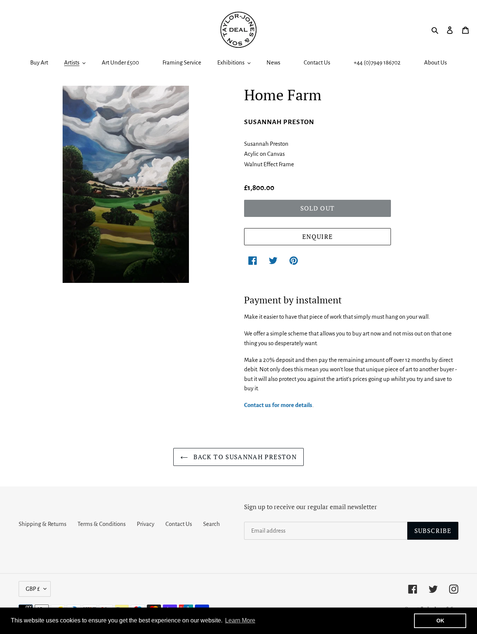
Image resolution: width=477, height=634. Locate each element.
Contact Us (178, 524)
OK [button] (440, 621)
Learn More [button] (240, 620)
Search (211, 524)
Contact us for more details (278, 405)
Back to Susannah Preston (244, 456)
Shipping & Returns (42, 524)
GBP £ (33, 589)
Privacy (145, 524)
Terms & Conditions (102, 524)
